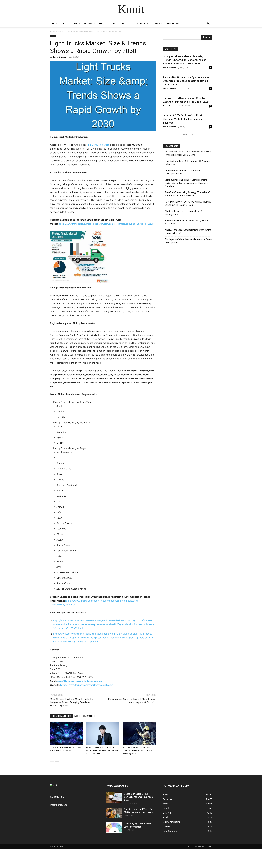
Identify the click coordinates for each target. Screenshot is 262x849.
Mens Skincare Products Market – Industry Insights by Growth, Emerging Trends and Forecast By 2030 (71, 702)
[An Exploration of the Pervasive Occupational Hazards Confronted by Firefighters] (139, 733)
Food (112, 23)
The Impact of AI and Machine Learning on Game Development (188, 241)
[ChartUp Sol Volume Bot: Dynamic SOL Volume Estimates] (66, 733)
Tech (101, 23)
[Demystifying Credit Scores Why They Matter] (114, 827)
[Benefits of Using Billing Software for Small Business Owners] (114, 797)
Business (89, 23)
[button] (208, 23)
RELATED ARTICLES (61, 716)
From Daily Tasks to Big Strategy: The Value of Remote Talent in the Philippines (187, 194)
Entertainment (140, 23)
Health (123, 23)
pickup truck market (98, 144)
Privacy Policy (198, 846)
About (209, 846)
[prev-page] (52, 760)
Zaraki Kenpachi (59, 57)
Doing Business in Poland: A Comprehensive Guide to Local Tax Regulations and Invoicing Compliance (186, 183)
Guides (158, 23)
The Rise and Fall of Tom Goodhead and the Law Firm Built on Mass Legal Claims (188, 153)
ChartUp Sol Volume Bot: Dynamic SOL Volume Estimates (187, 162)
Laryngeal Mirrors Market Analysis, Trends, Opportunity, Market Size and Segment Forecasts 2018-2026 (184, 60)
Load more (186, 134)
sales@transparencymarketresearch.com (80, 681)
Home (55, 23)
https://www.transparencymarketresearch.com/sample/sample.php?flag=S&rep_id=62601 (107, 223)
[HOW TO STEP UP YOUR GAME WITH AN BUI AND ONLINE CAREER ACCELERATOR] (102, 733)
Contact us (172, 23)
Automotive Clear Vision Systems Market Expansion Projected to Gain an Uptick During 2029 (187, 81)
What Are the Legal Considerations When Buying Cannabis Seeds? (188, 231)
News (60, 31)
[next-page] (57, 760)
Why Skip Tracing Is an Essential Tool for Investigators (184, 213)
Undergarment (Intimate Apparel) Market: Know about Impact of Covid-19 (132, 701)
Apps (65, 23)
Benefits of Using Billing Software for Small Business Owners (138, 797)
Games (76, 23)
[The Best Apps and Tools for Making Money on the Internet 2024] (114, 813)
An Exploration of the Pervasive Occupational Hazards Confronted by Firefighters (138, 750)
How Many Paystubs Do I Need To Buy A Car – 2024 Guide (186, 222)
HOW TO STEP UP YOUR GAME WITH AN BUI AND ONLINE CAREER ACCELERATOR (102, 750)
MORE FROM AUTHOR (85, 716)
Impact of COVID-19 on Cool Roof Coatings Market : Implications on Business (182, 119)
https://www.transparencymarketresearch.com (86, 685)
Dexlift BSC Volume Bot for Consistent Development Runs (183, 172)
